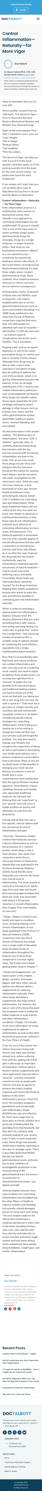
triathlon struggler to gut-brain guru (19, 78)
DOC (12, 19)
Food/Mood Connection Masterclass (18, 1388)
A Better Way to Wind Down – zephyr (19, 1354)
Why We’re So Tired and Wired (16, 1394)
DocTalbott (10, 1281)
